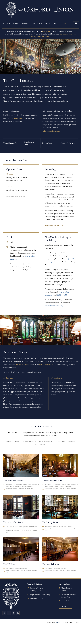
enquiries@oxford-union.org (40, 594)
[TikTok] (13, 613)
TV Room (71, 441)
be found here (21, 196)
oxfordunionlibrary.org (53, 131)
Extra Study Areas (16, 118)
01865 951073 (62, 295)
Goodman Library (13, 441)
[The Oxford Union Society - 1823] (40, 19)
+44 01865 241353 (36, 598)
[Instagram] (4, 613)
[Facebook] (9, 613)
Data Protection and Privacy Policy (68, 595)
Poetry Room (60, 441)
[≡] (76, 23)
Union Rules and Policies (67, 589)
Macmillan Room (45, 441)
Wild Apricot (59, 622)
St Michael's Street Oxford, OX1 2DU (36, 589)
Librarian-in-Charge (22, 364)
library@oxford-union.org (54, 305)
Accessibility (65, 601)
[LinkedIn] (18, 613)
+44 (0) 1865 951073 (46, 364)
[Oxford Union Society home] (11, 596)
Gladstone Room (29, 441)
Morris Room (40, 444)
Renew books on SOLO (54, 225)
